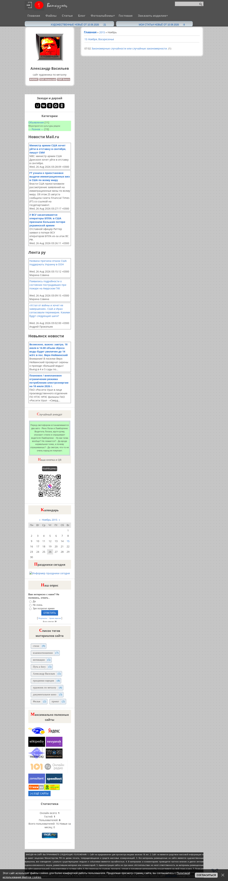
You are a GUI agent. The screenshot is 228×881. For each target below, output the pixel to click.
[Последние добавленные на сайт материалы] (33, 79)
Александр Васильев (44, 673)
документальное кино (44, 694)
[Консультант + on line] (37, 782)
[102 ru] (48, 771)
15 (68, 541)
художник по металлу (44, 687)
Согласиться (206, 875)
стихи (36, 646)
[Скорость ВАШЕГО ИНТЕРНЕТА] (54, 782)
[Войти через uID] (37, 105)
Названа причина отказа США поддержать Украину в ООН (48, 262)
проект (55, 701)
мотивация (39, 660)
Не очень (38, 605)
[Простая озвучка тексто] (37, 757)
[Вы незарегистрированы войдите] (39, 5)
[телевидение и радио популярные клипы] (37, 735)
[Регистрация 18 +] (29, 5)
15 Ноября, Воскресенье (99, 39)
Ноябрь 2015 (49, 519)
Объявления (36, 122)
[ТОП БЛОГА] (63, 79)
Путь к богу (39, 666)
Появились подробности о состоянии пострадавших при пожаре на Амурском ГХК (47, 285)
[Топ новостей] (48, 79)
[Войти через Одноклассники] (61, 105)
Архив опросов (55, 618)
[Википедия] (37, 745)
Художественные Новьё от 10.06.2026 (78, 24)
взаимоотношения (43, 653)
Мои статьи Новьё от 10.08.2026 (162, 24)
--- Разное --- (36, 129)
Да (34, 601)
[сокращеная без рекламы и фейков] (54, 735)
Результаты (42, 618)
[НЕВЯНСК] (54, 745)
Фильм (36, 701)
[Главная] (50, 60)
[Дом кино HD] (54, 757)
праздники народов (43, 680)
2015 (102, 32)
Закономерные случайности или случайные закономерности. (130, 48)
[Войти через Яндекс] (49, 105)
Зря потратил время (44, 608)
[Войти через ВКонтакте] (43, 105)
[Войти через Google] (55, 105)
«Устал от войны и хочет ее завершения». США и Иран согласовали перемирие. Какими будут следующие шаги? (49, 311)
